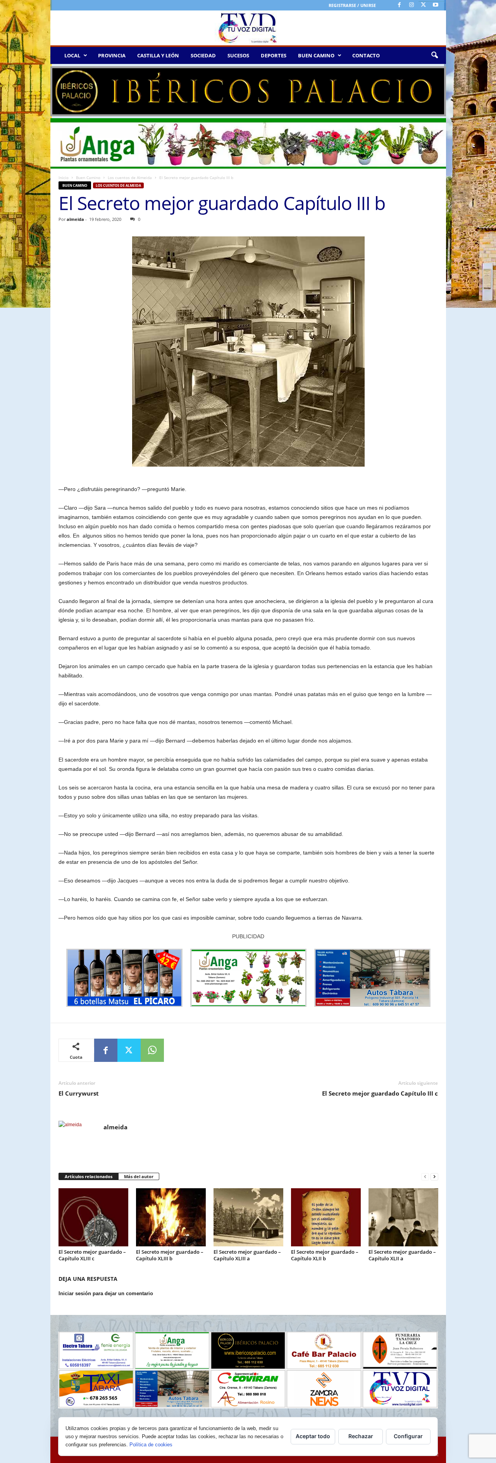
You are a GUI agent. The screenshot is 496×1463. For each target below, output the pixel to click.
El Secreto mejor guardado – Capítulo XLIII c (92, 1255)
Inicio (64, 177)
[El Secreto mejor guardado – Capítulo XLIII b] (171, 1217)
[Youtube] (435, 5)
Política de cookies (150, 1444)
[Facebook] (399, 5)
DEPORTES (273, 55)
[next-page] (434, 1177)
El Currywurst (79, 1093)
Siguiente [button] (436, 89)
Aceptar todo (313, 1436)
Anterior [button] (60, 89)
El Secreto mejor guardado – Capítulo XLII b (324, 1255)
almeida (75, 219)
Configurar (408, 1436)
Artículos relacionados (88, 1176)
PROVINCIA (112, 55)
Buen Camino (88, 177)
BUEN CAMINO (316, 55)
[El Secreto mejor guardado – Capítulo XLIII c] (93, 1217)
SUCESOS (238, 55)
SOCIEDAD (203, 55)
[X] (423, 5)
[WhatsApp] (152, 1050)
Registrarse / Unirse (352, 5)
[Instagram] (411, 5)
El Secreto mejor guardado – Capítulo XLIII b (169, 1255)
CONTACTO (366, 55)
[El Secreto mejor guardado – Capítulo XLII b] (326, 1217)
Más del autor (138, 1176)
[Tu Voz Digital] (248, 27)
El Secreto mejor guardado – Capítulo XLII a (402, 1255)
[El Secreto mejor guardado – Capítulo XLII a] (403, 1217)
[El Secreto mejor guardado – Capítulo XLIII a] (248, 1217)
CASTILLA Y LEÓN (158, 55)
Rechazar (360, 1436)
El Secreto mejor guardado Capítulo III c (380, 1093)
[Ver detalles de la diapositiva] (248, 91)
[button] (434, 55)
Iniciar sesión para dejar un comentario (106, 1293)
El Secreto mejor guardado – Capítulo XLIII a (247, 1255)
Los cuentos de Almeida (130, 177)
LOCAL (72, 55)
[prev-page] (425, 1177)
